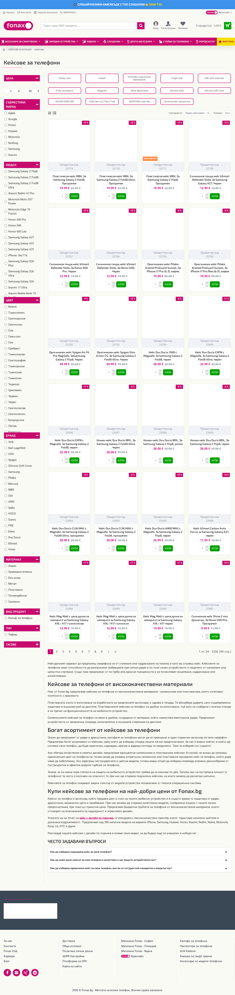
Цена (9, 78)
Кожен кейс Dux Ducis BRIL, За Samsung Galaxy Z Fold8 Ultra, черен (116, 443)
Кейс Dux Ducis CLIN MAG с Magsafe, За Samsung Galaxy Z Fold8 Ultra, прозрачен (69, 532)
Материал (13, 559)
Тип (9, 628)
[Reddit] (35, 972)
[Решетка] (49, 113)
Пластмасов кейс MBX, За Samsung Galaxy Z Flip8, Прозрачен (163, 179)
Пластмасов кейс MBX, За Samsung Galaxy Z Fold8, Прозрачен (69, 179)
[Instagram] (16, 972)
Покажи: (218, 113)
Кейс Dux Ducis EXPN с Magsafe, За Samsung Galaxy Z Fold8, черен (69, 443)
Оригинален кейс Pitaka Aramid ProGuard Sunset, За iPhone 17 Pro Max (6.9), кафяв (210, 267)
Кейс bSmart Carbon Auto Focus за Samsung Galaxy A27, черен (209, 532)
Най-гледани (44, 896)
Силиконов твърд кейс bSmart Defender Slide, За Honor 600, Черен (116, 267)
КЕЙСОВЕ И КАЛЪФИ (19, 49)
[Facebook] (7, 972)
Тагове (11, 644)
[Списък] (54, 113)
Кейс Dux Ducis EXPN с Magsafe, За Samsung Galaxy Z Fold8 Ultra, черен (209, 356)
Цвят (9, 300)
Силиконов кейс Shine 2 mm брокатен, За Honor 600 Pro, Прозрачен (209, 620)
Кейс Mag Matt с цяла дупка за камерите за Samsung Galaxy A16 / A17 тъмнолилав (69, 620)
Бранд (11, 435)
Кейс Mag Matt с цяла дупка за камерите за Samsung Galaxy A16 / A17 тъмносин (116, 620)
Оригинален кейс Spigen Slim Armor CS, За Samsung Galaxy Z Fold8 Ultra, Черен (116, 356)
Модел (11, 165)
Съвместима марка (16, 104)
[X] (25, 972)
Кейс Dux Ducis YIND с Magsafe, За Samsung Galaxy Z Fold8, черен (162, 356)
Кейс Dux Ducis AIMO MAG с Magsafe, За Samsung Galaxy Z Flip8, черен (162, 532)
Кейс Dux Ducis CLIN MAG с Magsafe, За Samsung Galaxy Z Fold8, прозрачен (116, 532)
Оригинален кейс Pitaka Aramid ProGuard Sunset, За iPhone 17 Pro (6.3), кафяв (163, 267)
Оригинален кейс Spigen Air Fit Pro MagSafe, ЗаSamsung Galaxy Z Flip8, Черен (69, 356)
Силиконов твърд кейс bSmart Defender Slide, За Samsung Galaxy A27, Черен (209, 179)
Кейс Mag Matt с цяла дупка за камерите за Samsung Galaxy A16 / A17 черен (163, 620)
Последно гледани (17, 896)
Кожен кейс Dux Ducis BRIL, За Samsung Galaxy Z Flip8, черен (209, 441)
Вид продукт (16, 611)
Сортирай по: (176, 113)
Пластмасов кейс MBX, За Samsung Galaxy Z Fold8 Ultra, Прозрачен (116, 179)
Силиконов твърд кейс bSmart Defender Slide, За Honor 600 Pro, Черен (69, 267)
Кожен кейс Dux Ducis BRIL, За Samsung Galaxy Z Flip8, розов (163, 441)
